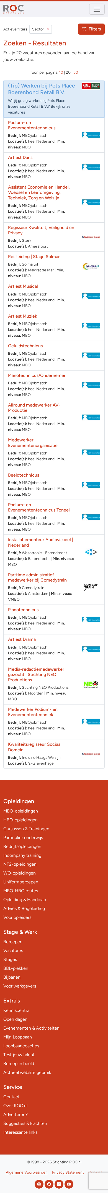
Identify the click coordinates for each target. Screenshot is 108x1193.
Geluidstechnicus (25, 345)
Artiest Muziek (22, 316)
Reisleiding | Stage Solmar (34, 256)
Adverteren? (15, 1114)
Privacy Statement (68, 1172)
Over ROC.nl (15, 1105)
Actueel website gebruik (27, 1072)
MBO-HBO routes (20, 890)
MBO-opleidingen (20, 811)
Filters (95, 29)
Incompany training (22, 855)
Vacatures (13, 950)
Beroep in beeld (18, 1063)
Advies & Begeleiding (24, 908)
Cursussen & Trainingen (26, 828)
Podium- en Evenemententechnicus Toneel (39, 507)
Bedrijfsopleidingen (22, 846)
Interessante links (20, 1132)
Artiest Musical (23, 286)
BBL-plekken (15, 968)
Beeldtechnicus (23, 475)
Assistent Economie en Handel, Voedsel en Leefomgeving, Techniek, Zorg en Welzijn (39, 192)
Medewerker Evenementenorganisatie (33, 442)
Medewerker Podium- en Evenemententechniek (33, 712)
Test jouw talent (19, 1054)
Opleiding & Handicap (24, 899)
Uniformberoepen (20, 882)
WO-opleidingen (19, 873)
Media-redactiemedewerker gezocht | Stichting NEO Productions (36, 674)
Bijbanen (11, 977)
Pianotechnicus (23, 609)
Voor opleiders (17, 917)
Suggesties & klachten (25, 1123)
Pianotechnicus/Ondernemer (37, 375)
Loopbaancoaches (21, 1045)
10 (61, 72)
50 (75, 72)
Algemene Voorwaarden (27, 1172)
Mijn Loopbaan (17, 1037)
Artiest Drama (22, 639)
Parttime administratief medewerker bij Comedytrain (37, 577)
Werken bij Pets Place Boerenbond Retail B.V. (41, 89)
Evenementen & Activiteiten (31, 1028)
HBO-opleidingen (20, 819)
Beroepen (12, 941)
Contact (11, 1096)
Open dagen (15, 1019)
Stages (10, 959)
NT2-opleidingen (20, 864)
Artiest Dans (20, 157)
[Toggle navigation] (97, 9)
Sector (38, 29)
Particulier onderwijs (23, 837)
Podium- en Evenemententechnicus (31, 125)
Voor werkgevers (19, 986)
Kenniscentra (16, 1010)
